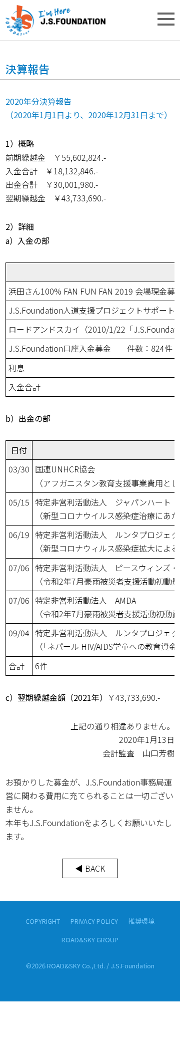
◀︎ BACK (90, 868)
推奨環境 (141, 921)
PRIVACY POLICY (94, 921)
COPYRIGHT (43, 921)
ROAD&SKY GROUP (90, 939)
